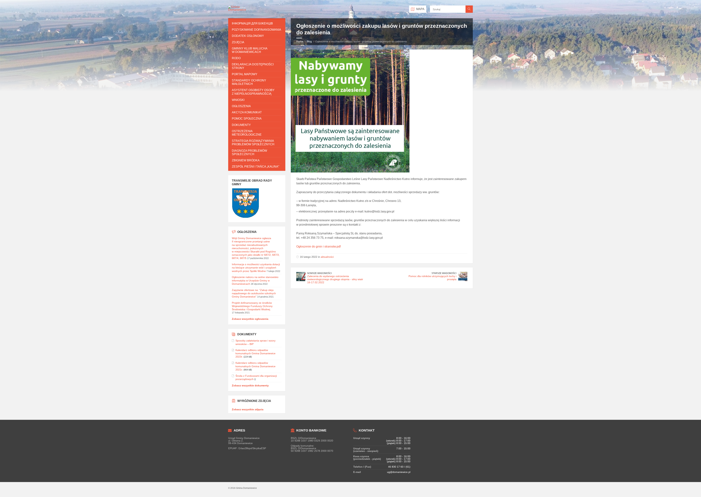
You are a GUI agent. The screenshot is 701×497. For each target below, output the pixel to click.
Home (299, 41)
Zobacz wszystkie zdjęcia (247, 409)
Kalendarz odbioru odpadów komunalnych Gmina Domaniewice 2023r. (255, 353)
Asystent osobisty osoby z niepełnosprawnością (253, 92)
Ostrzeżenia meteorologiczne (247, 133)
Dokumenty (241, 124)
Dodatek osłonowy (248, 35)
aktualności (327, 256)
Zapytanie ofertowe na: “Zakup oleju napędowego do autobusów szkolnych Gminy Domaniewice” (254, 293)
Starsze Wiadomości (444, 273)
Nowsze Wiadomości (319, 273)
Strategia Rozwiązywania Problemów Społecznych (253, 142)
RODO (236, 58)
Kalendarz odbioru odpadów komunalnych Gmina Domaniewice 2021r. (255, 366)
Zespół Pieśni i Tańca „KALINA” (255, 166)
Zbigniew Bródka (246, 160)
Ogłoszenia (241, 106)
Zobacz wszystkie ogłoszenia (250, 318)
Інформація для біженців (252, 23)
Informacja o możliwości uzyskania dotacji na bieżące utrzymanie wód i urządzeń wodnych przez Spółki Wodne (256, 267)
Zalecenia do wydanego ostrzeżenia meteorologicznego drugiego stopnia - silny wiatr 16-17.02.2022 (335, 279)
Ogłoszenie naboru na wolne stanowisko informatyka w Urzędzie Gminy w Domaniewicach (255, 280)
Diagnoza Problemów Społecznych (249, 152)
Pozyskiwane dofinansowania (256, 29)
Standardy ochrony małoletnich (249, 82)
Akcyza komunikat (247, 112)
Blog (309, 41)
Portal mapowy (244, 74)
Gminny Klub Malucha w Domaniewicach (249, 50)
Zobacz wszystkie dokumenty (250, 385)
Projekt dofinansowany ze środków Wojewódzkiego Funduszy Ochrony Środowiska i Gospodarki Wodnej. (252, 306)
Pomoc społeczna (247, 118)
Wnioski (238, 99)
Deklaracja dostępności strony (253, 66)
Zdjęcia (238, 42)
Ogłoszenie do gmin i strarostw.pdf (318, 246)
